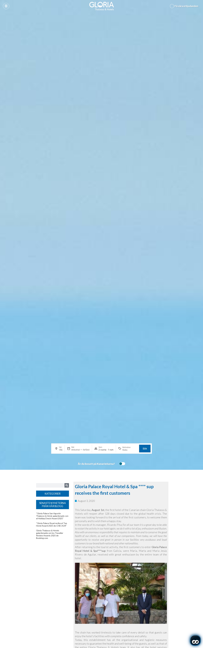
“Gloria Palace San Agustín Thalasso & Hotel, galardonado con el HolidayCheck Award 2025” (52, 516)
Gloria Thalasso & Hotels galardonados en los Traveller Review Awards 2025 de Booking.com (49, 534)
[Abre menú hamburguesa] (6, 6)
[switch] (121, 463)
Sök (145, 448)
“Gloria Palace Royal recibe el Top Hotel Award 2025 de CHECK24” (51, 524)
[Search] (66, 485)
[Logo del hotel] (101, 6)
